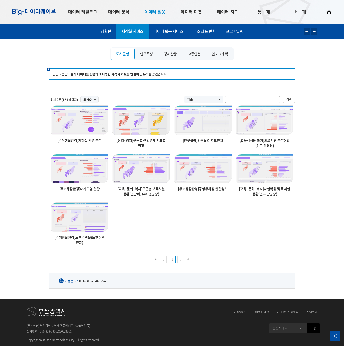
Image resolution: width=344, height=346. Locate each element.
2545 (103, 280)
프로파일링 (234, 31)
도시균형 (122, 54)
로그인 (329, 12)
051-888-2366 (48, 331)
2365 (61, 331)
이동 (313, 328)
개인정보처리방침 (288, 312)
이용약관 (239, 312)
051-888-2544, (89, 280)
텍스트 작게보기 (314, 31)
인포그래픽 (220, 54)
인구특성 (146, 54)
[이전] (163, 259)
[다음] (180, 259)
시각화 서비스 (132, 31)
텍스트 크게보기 (307, 31)
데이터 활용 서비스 (168, 31)
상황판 (106, 31)
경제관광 (170, 54)
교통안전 (194, 54)
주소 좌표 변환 (204, 31)
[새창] (46, 312)
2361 (68, 331)
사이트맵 (312, 312)
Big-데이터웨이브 (34, 12)
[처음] (156, 259)
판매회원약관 (261, 312)
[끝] (187, 259)
